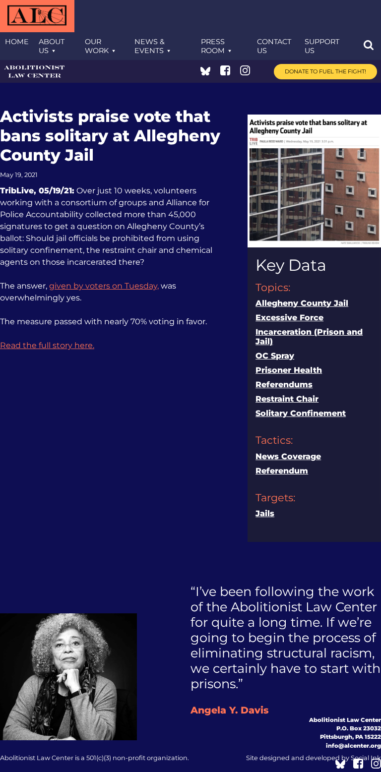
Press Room (213, 46)
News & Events (149, 46)
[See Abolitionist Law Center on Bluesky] (205, 72)
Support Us (322, 46)
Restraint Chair (286, 399)
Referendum (281, 470)
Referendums (284, 384)
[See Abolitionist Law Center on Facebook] (225, 72)
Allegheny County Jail (301, 303)
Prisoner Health (288, 370)
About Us (51, 46)
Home (17, 41)
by (313, 758)
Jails (264, 513)
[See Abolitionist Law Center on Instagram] (245, 72)
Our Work (97, 46)
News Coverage (288, 456)
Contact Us (274, 46)
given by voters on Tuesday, (104, 286)
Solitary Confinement (300, 413)
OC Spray (274, 355)
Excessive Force (289, 317)
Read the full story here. (47, 345)
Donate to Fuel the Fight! (325, 71)
